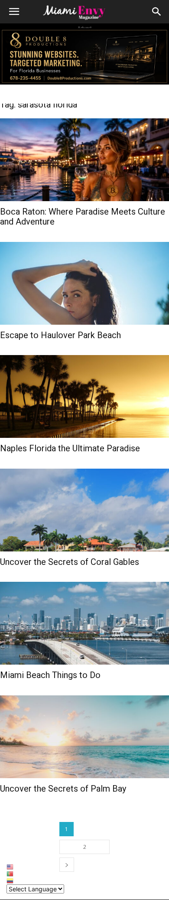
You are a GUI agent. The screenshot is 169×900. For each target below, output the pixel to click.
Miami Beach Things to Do (50, 675)
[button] (14, 11)
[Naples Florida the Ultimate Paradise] (84, 396)
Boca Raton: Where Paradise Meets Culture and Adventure (82, 216)
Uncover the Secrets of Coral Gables (69, 562)
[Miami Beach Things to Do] (84, 623)
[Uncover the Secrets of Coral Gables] (84, 510)
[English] (35, 867)
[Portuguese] (35, 874)
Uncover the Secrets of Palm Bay (63, 788)
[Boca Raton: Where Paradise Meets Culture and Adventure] (84, 159)
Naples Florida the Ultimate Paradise (70, 448)
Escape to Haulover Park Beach (60, 335)
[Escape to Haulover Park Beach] (84, 283)
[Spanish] (35, 880)
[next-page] (66, 865)
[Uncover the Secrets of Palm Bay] (84, 736)
